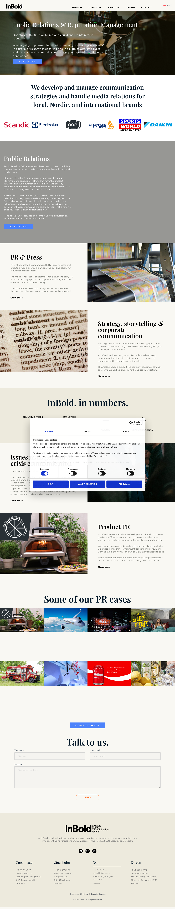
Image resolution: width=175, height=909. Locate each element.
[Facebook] (87, 851)
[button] (167, 5)
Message (18, 764)
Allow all (124, 484)
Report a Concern (98, 894)
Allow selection (87, 484)
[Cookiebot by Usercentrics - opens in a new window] (131, 423)
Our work (95, 7)
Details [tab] (87, 431)
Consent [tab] (49, 431)
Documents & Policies (79, 894)
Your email (95, 750)
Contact (146, 7)
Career (130, 7)
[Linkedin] (81, 851)
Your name (19, 750)
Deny (50, 484)
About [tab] (126, 431)
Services (77, 7)
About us (113, 7)
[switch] (73, 473)
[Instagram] (94, 851)
